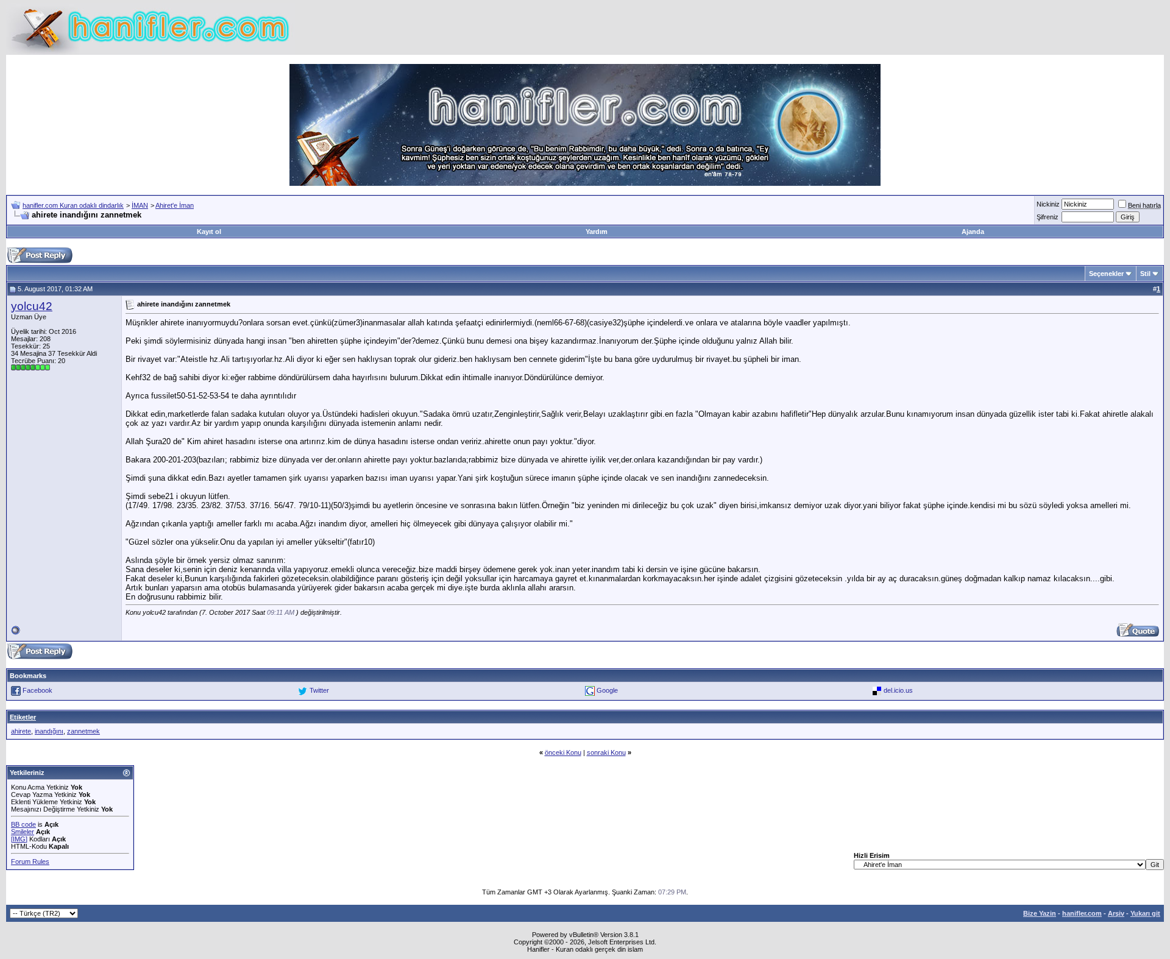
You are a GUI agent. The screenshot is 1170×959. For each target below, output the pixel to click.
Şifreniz (1047, 217)
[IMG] (19, 839)
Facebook (37, 690)
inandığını (49, 731)
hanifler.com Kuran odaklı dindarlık (73, 205)
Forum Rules (30, 861)
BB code (23, 824)
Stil (1145, 273)
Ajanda (973, 231)
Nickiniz (1048, 204)
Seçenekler (1106, 273)
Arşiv (1116, 913)
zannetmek (83, 731)
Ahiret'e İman (174, 205)
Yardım (597, 231)
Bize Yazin (1039, 913)
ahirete (21, 731)
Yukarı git (1145, 913)
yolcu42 (31, 306)
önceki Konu (563, 752)
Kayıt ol (209, 231)
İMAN (140, 205)
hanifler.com (1082, 913)
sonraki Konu (606, 752)
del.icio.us (898, 690)
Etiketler (23, 717)
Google (607, 690)
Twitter (319, 690)
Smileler (22, 831)
